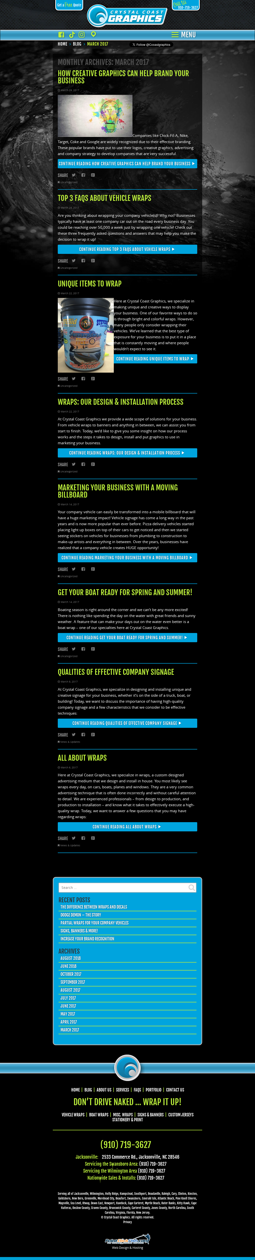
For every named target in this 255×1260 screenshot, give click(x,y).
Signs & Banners (150, 1114)
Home (75, 1090)
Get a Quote (69, 5)
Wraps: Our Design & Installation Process (121, 402)
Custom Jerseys (180, 1114)
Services (122, 1090)
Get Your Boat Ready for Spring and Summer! (125, 592)
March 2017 (70, 1030)
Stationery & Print (127, 1119)
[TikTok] (71, 34)
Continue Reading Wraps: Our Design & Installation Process (124, 453)
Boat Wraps (98, 1114)
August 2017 (70, 990)
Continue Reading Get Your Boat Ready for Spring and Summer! (124, 637)
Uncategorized (68, 182)
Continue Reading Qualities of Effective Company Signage (124, 723)
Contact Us (175, 1090)
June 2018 (68, 966)
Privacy (127, 1222)
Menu (188, 35)
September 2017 (73, 982)
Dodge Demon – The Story (81, 915)
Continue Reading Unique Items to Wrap (152, 358)
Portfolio (153, 1090)
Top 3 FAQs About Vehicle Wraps (104, 198)
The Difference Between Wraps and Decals (94, 907)
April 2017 (69, 1022)
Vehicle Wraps (73, 1114)
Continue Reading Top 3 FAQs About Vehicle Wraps (124, 249)
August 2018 (71, 958)
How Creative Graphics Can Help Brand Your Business (123, 77)
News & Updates (70, 742)
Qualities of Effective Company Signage (116, 672)
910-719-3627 (185, 7)
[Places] (91, 34)
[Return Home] (127, 16)
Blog (88, 1090)
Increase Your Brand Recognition (87, 938)
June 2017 (68, 1006)
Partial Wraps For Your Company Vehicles (94, 922)
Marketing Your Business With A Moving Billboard (118, 491)
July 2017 (68, 998)
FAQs (137, 1090)
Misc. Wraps (123, 1114)
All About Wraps (82, 757)
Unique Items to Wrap (90, 283)
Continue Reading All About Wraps (125, 826)
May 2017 (68, 1014)
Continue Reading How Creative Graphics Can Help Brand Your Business (125, 163)
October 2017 (71, 974)
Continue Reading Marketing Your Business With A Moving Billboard (125, 557)
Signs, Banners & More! (79, 930)
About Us (104, 1090)
